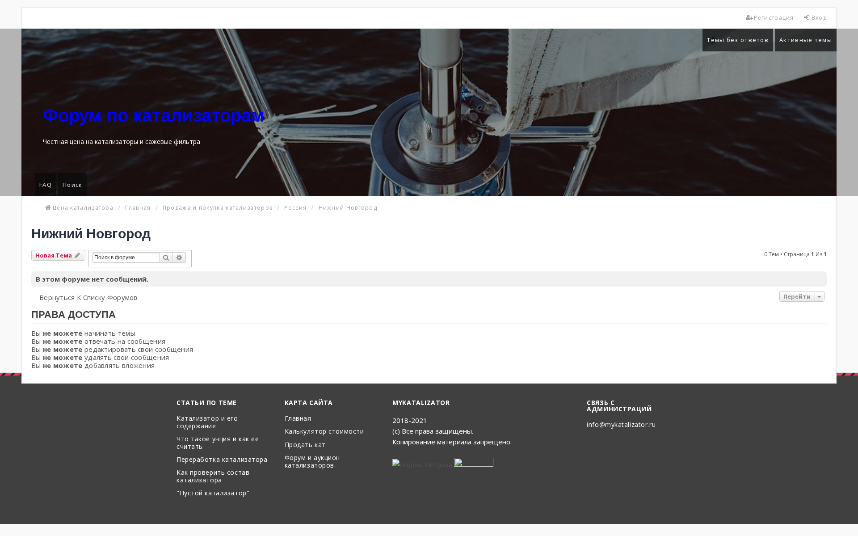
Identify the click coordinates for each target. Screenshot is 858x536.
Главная (298, 418)
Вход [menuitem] (819, 17)
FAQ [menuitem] (45, 185)
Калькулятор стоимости (324, 431)
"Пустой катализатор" (213, 493)
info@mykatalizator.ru (621, 425)
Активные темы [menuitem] (805, 40)
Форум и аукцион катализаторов (312, 461)
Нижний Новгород (91, 233)
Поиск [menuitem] (73, 185)
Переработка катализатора (222, 460)
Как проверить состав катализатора (213, 476)
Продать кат (305, 445)
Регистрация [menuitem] (774, 17)
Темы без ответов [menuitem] (738, 40)
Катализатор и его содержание (207, 422)
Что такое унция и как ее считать (218, 443)
